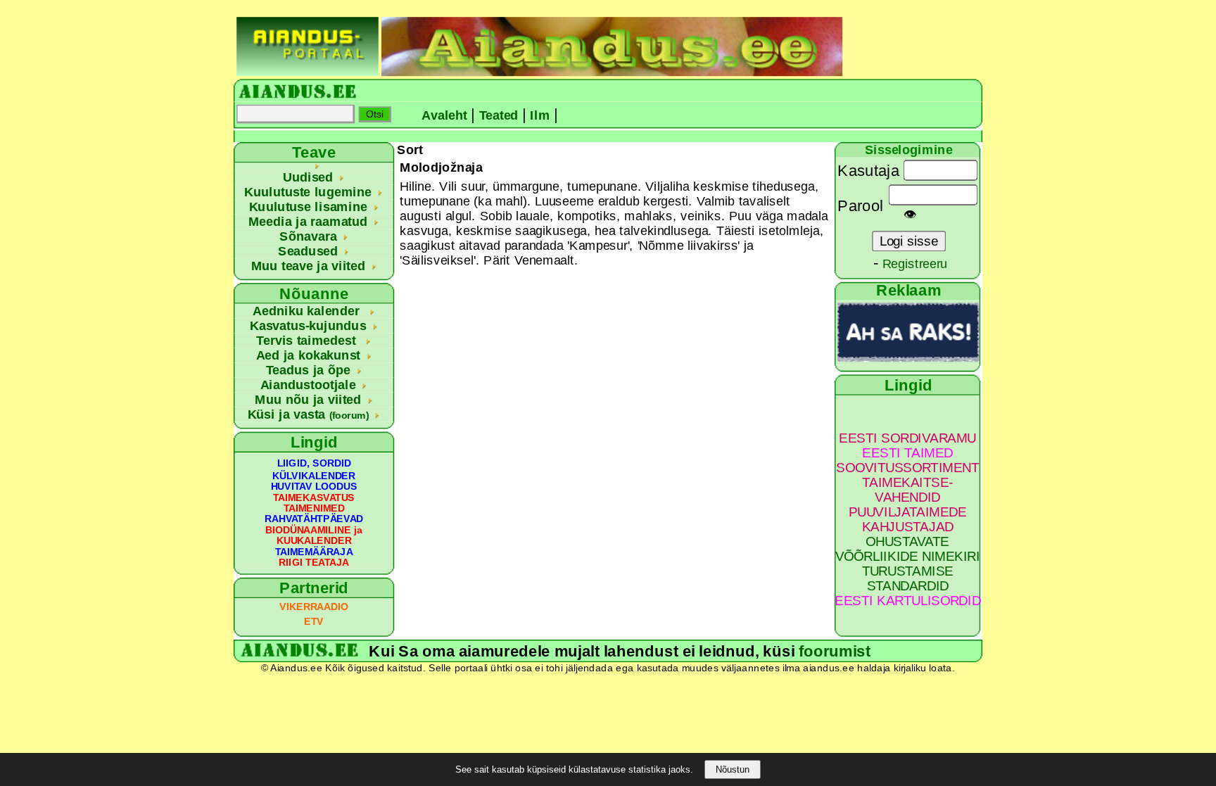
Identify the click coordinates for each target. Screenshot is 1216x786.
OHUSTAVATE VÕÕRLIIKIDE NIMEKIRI (907, 549)
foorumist (834, 650)
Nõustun (732, 769)
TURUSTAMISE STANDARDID (908, 578)
